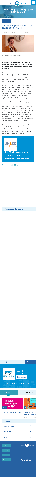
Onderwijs (7, 21)
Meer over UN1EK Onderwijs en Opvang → (17, 158)
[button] (8, 384)
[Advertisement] (18, 188)
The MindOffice (30, 467)
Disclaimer (7, 459)
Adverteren (7, 446)
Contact (7, 450)
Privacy (7, 455)
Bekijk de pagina (21, 377)
